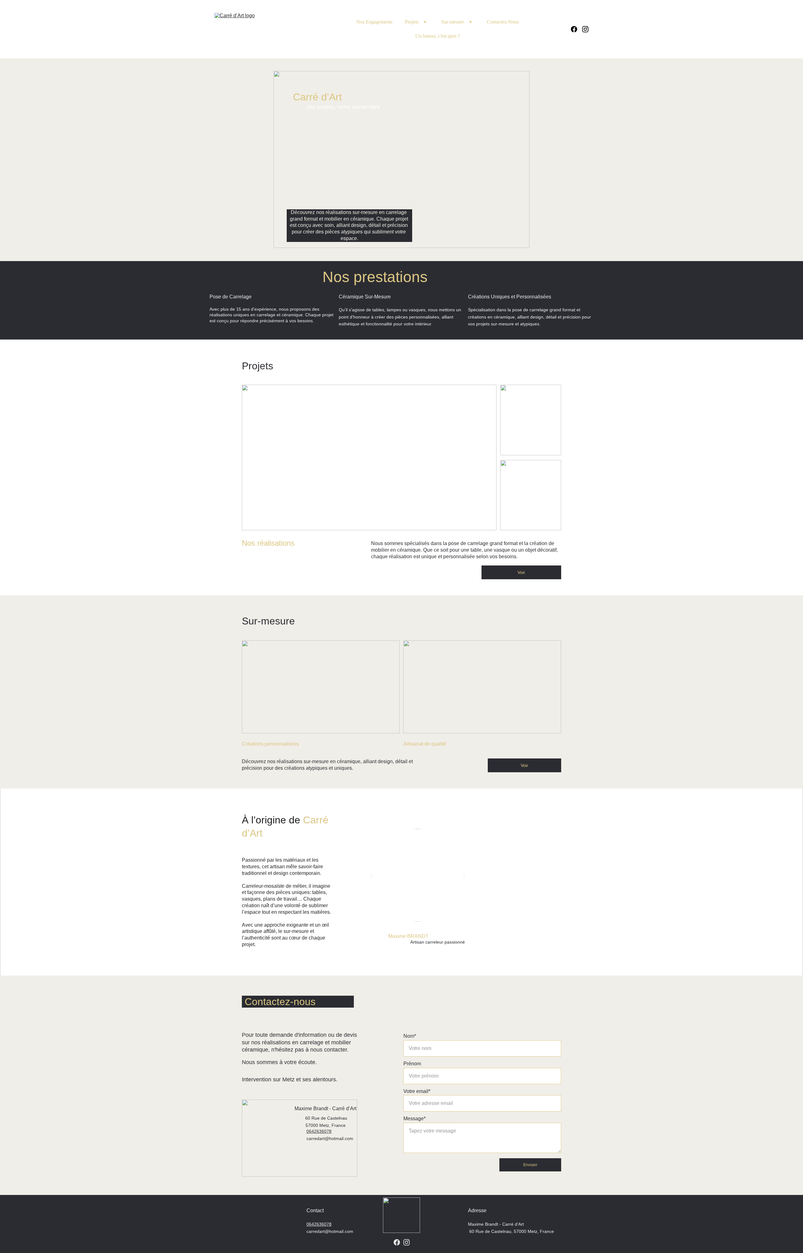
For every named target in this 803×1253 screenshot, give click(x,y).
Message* (414, 1118)
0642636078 (319, 1224)
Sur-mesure (452, 21)
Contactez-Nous (503, 21)
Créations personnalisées (270, 744)
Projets (411, 21)
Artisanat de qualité (424, 744)
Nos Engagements (374, 21)
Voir (521, 572)
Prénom (412, 1063)
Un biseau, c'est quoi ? (437, 36)
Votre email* (416, 1091)
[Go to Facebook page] (576, 29)
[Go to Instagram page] (585, 29)
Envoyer (530, 1165)
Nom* (409, 1036)
